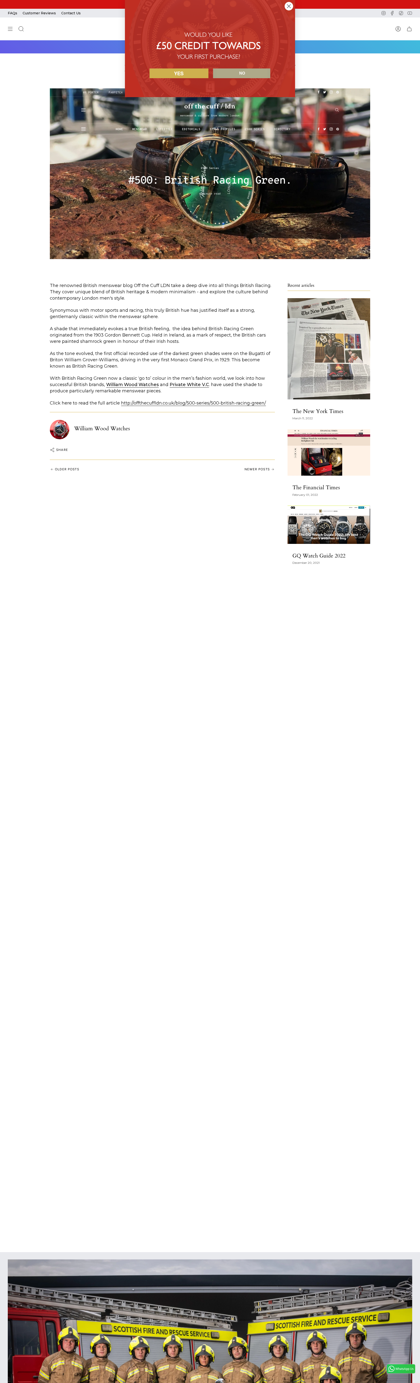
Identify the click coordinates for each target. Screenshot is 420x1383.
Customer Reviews (39, 13)
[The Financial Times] (329, 452)
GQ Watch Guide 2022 (318, 555)
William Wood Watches (132, 384)
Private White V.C (189, 384)
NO (242, 73)
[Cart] (409, 29)
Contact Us (71, 13)
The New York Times (317, 411)
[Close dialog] (289, 6)
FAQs (12, 13)
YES (179, 73)
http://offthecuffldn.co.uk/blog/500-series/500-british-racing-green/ (193, 403)
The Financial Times (316, 487)
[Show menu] (10, 29)
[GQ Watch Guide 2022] (329, 525)
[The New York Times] (329, 348)
